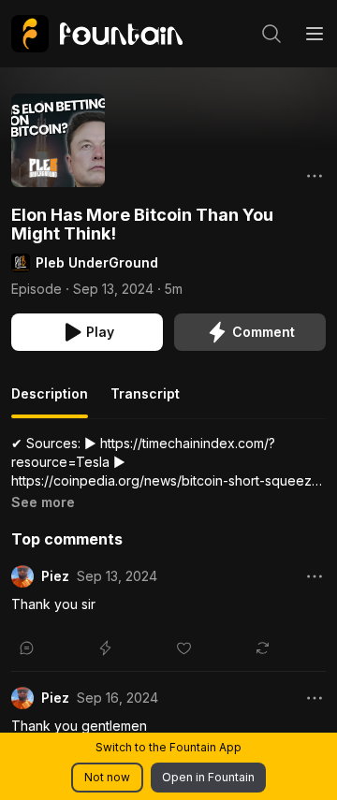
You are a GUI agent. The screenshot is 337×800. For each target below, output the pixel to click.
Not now (107, 777)
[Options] (314, 176)
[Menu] (314, 33)
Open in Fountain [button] (208, 777)
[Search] (271, 33)
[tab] (49, 401)
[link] (97, 33)
